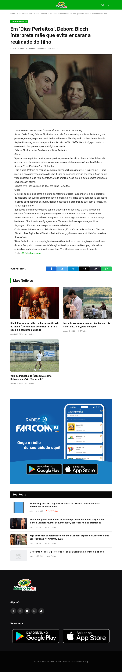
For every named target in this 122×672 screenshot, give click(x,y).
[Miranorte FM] (61, 5)
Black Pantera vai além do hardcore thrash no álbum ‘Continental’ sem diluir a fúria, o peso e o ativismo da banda (34, 326)
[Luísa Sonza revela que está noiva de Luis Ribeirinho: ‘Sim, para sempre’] (87, 303)
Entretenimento (19, 21)
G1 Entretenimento (31, 253)
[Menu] (12, 4)
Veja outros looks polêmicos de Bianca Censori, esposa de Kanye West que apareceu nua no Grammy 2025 (69, 537)
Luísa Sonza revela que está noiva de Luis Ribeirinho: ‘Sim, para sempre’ (86, 325)
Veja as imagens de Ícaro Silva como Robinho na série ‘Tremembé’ (31, 378)
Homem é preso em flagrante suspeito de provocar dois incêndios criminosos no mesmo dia (64, 505)
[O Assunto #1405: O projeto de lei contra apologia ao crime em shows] (18, 555)
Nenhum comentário (37, 49)
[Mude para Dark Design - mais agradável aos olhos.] (107, 5)
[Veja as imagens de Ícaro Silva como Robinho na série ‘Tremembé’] (34, 356)
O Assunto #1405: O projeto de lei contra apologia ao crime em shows (66, 551)
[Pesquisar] (103, 4)
